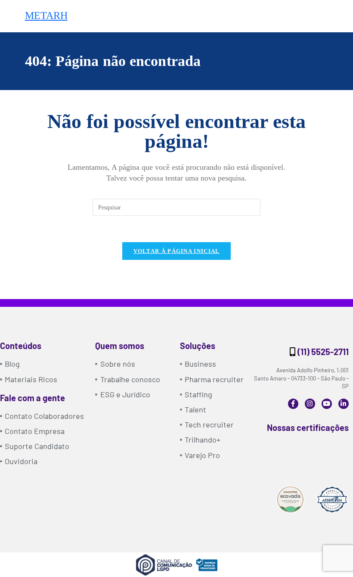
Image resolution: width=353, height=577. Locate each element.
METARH (46, 15)
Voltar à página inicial (176, 251)
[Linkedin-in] (343, 404)
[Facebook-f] (293, 404)
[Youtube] (327, 404)
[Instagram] (310, 404)
